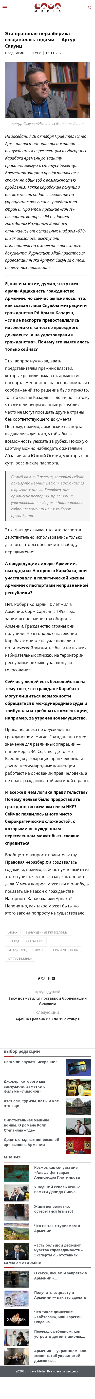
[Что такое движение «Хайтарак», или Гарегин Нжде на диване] (16, 1317)
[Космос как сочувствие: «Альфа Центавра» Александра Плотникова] (16, 1173)
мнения (12, 1157)
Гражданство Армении (25, 941)
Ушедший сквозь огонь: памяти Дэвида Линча (57, 1189)
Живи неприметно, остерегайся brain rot (53, 1209)
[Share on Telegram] (53, 978)
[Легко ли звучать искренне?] (78, 1067)
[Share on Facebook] (49, 978)
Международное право (26, 950)
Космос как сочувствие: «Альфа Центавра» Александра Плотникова (57, 1172)
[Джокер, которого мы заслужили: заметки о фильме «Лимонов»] (78, 1087)
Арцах (12, 932)
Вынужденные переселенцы (47, 932)
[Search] (89, 7)
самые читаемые (22, 1262)
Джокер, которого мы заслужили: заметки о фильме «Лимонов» (25, 1086)
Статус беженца (20, 958)
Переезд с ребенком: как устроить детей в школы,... (59, 1334)
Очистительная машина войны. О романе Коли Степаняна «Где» (26, 1125)
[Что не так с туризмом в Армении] (16, 1231)
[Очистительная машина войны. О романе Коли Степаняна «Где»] (78, 1126)
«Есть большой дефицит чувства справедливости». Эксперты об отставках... (59, 1250)
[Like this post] (43, 978)
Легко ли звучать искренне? (30, 1061)
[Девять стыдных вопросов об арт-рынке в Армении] (78, 1145)
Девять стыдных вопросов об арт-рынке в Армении (31, 1142)
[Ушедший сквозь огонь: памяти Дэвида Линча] (16, 1192)
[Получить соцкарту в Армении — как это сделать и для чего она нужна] (16, 1298)
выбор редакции (22, 1051)
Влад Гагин (14, 52)
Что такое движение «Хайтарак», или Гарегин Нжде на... (58, 1316)
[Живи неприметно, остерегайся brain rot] (16, 1212)
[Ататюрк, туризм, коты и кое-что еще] (78, 1106)
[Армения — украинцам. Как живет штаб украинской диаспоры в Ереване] (16, 1356)
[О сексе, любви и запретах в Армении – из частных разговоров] (16, 1279)
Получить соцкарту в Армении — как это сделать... (61, 1295)
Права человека (65, 950)
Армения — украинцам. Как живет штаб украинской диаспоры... (60, 1355)
